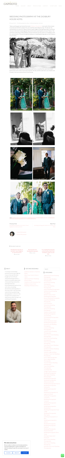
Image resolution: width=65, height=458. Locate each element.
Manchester (17, 218)
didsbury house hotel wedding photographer (22, 217)
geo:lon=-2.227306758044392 (48, 217)
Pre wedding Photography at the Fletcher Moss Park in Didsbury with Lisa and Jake (48, 251)
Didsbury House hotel (36, 26)
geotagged (12, 218)
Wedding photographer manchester (28, 218)
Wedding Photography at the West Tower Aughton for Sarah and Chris (17, 251)
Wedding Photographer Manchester (36, 23)
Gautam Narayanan (21, 232)
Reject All (17, 452)
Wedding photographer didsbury (24, 23)
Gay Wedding (47, 315)
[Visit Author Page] (12, 233)
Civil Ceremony (48, 303)
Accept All (25, 452)
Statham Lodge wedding (50, 352)
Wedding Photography (50, 423)
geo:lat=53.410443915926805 (37, 217)
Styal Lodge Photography (50, 357)
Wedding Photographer (50, 378)
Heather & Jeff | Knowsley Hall (32, 282)
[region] (16, 448)
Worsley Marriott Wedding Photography (32, 250)
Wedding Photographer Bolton (52, 383)
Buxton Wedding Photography (52, 298)
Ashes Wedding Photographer (52, 289)
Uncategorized (48, 369)
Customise (8, 452)
